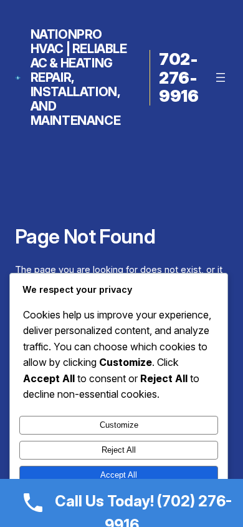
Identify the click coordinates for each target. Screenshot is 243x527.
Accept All (118, 475)
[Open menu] (220, 77)
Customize (119, 425)
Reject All (119, 450)
